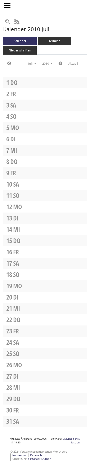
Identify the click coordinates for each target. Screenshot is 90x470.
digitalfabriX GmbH (39, 459)
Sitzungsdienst (71, 440)
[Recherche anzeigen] (7, 22)
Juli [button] (30, 63)
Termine (54, 41)
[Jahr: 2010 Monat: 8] (60, 63)
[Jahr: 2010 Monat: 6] (9, 63)
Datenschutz (38, 455)
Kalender (20, 41)
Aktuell (73, 63)
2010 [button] (46, 63)
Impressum (19, 455)
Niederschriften (20, 50)
